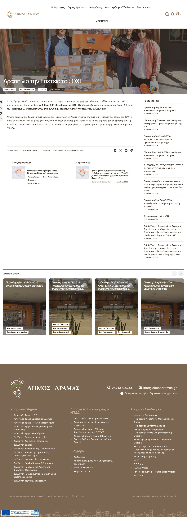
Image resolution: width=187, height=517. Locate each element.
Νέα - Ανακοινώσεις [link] (27, 89)
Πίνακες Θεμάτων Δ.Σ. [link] (61, 332)
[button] (174, 273)
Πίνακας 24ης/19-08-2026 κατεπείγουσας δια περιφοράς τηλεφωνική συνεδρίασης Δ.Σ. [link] (163, 123)
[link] (23, 14)
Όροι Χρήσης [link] (78, 496)
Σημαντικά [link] (42, 89)
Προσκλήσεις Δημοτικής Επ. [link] (17, 332)
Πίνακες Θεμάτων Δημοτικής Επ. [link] (156, 332)
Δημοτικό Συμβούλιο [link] (60, 324)
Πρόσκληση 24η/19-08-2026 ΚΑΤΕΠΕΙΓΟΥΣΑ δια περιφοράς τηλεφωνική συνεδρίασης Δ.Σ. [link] (158, 139)
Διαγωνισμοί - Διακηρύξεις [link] (101, 182)
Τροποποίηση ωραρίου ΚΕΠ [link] (156, 216)
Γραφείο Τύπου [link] (9, 89)
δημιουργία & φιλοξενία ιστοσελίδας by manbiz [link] (155, 496)
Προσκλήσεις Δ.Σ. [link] (124, 332)
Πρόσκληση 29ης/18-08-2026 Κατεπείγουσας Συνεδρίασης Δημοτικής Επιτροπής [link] (162, 203)
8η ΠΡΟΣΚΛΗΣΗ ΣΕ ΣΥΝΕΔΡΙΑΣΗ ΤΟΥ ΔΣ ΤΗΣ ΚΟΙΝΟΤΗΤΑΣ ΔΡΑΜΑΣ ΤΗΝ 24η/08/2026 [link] (163, 168)
